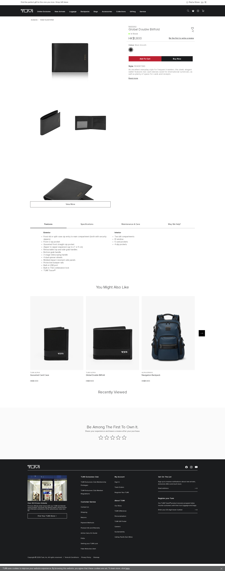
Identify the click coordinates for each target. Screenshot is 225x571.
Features (48, 224)
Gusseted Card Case (39, 375)
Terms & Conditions (72, 557)
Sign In (117, 482)
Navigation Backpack (151, 375)
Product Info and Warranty (90, 528)
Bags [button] (96, 12)
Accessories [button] (107, 12)
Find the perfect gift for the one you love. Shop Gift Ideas (44, 2)
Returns (84, 517)
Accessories (34, 20)
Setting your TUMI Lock (89, 543)
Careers (118, 526)
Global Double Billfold (95, 375)
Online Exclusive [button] (44, 12)
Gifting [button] (133, 12)
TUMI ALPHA (35, 372)
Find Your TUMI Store (46, 516)
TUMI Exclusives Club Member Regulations (92, 492)
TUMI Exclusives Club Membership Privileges (93, 483)
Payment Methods (87, 523)
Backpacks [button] (85, 12)
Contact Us (85, 507)
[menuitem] (44, 10)
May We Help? (174, 224)
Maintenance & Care (130, 224)
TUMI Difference (120, 511)
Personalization (120, 516)
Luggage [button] (72, 12)
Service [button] (143, 12)
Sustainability (120, 532)
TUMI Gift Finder (120, 521)
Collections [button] (121, 12)
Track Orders (119, 487)
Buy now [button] (177, 59)
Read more (133, 78)
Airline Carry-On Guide (89, 533)
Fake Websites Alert (88, 549)
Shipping (84, 512)
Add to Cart (145, 59)
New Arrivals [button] (60, 12)
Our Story (118, 506)
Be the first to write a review (181, 38)
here (128, 568)
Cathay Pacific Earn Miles (124, 537)
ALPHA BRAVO (147, 372)
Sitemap (96, 557)
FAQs (83, 538)
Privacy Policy (86, 557)
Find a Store (194, 2)
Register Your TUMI (122, 492)
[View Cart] (203, 11)
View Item (56, 364)
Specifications (87, 224)
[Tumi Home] (27, 11)
